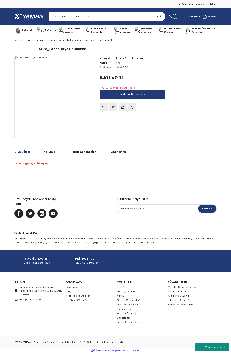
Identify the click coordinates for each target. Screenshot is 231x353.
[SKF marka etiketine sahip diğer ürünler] (25, 49)
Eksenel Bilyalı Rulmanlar (129, 58)
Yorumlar (50, 151)
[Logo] (29, 17)
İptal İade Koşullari (178, 300)
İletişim (70, 291)
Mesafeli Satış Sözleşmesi (183, 287)
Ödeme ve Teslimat (179, 291)
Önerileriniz (118, 151)
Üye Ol (120, 287)
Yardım (121, 296)
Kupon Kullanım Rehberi (130, 322)
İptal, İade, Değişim (128, 305)
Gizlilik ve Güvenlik (76, 300)
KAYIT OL (207, 209)
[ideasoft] (98, 350)
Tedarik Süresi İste (132, 94)
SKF (118, 63)
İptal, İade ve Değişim (78, 296)
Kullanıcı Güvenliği (127, 313)
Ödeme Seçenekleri (128, 300)
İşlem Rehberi (124, 309)
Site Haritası (124, 318)
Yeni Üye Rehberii (127, 291)
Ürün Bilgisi (22, 151)
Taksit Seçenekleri (83, 151)
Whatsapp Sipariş (214, 347)
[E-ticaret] (115, 350)
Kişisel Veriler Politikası (180, 305)
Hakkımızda (72, 287)
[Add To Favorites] (104, 107)
